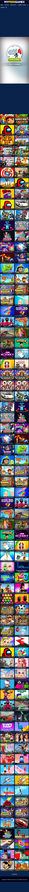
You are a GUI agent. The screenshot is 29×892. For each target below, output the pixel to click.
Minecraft (13, 5)
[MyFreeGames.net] (14, 1)
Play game (14, 60)
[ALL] (27, 5)
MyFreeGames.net (14, 879)
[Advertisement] (14, 22)
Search (4, 7)
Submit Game (22, 5)
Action (7, 5)
